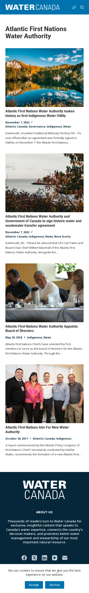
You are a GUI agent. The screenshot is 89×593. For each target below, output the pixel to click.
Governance (37, 126)
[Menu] (74, 7)
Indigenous (54, 126)
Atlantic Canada (16, 126)
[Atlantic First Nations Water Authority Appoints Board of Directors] (44, 292)
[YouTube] (54, 557)
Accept (34, 585)
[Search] (82, 7)
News (67, 126)
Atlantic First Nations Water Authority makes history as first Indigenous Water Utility (40, 113)
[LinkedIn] (44, 557)
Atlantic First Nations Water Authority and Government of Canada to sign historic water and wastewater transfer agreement (43, 221)
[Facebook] (24, 557)
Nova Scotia (62, 236)
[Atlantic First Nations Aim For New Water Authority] (44, 393)
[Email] (64, 557)
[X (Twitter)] (34, 557)
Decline (54, 585)
